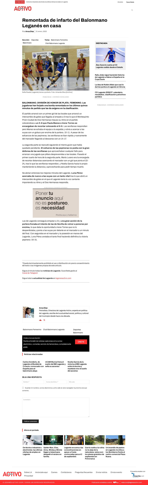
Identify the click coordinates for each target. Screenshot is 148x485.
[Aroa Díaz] (31, 314)
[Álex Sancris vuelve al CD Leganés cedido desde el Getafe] (110, 55)
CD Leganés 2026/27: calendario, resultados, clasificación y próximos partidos (110, 94)
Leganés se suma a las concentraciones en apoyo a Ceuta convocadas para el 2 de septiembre (73, 452)
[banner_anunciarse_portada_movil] (56, 203)
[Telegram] (118, 31)
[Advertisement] (55, 250)
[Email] (112, 31)
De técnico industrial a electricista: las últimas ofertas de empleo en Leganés (47, 2)
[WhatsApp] (107, 31)
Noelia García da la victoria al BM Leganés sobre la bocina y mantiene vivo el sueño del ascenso (77, 366)
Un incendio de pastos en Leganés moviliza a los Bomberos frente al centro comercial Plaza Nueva (115, 452)
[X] (102, 31)
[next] (77, 2)
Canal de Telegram (30, 273)
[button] (132, 10)
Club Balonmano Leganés (55, 43)
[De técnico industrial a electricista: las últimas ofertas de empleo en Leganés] (32, 440)
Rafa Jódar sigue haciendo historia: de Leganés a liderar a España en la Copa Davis (110, 77)
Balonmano (27, 43)
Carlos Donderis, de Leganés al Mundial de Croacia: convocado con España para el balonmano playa (33, 366)
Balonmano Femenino (59, 40)
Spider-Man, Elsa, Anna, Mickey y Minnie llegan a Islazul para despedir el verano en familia (52, 452)
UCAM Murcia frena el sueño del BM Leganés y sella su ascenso (55, 364)
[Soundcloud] (40, 320)
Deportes (35, 40)
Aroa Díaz (29, 31)
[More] (123, 31)
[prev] (73, 2)
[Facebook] (96, 31)
